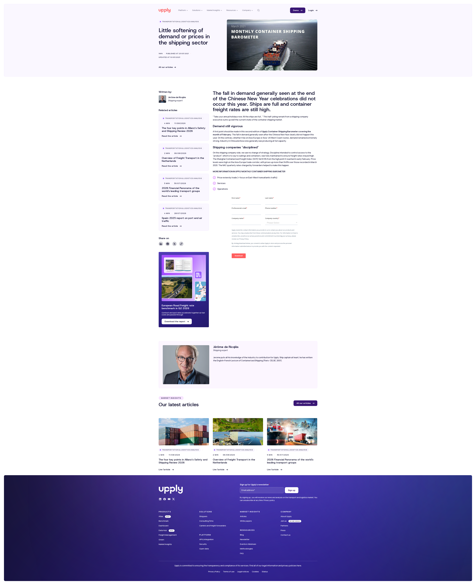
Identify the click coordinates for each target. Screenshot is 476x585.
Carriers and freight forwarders (212, 525)
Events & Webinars (248, 544)
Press (283, 530)
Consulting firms (206, 521)
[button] (171, 136)
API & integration (206, 539)
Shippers (203, 516)
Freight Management (168, 535)
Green (161, 539)
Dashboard (163, 525)
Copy (181, 244)
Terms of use (228, 571)
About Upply (286, 516)
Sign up (291, 490)
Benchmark (163, 521)
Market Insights (165, 544)
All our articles (166, 67)
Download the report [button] (175, 321)
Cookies (255, 571)
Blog (242, 534)
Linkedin (161, 244)
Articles (243, 516)
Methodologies (246, 548)
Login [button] (311, 10)
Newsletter (244, 539)
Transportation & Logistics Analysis (180, 22)
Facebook (167, 244)
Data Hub (163, 530)
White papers (246, 521)
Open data (204, 548)
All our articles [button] (304, 403)
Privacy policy (269, 500)
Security (203, 544)
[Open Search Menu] (258, 10)
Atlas (161, 516)
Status (265, 571)
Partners (284, 525)
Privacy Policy (214, 571)
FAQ (242, 553)
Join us (284, 521)
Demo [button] (296, 10)
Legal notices (243, 571)
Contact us (285, 535)
